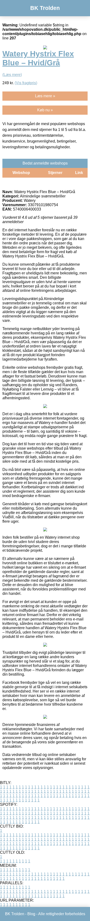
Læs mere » (45, 96)
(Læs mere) (12, 75)
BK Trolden (45, 8)
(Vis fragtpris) (26, 83)
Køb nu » (45, 110)
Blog (31, 914)
